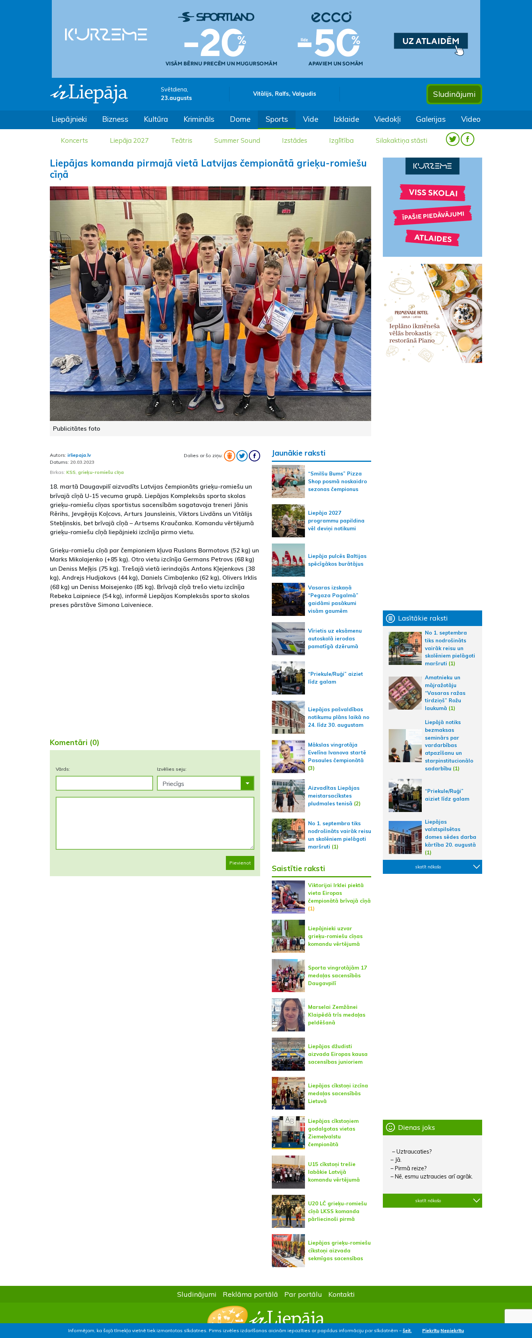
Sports (277, 119)
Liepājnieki (69, 119)
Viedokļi (387, 119)
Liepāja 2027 (129, 140)
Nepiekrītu (452, 1330)
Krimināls (199, 119)
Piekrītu (430, 1330)
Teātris (181, 140)
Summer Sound (237, 140)
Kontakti (341, 1294)
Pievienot (240, 863)
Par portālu (303, 1294)
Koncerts (74, 140)
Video (471, 119)
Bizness (115, 119)
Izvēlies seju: (172, 769)
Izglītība (341, 140)
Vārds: (63, 769)
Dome (240, 119)
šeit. (407, 1330)
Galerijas (431, 119)
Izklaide (346, 119)
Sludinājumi (454, 94)
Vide (310, 119)
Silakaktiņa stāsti (401, 140)
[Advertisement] (155, 670)
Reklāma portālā (250, 1294)
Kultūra (156, 119)
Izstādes (294, 140)
